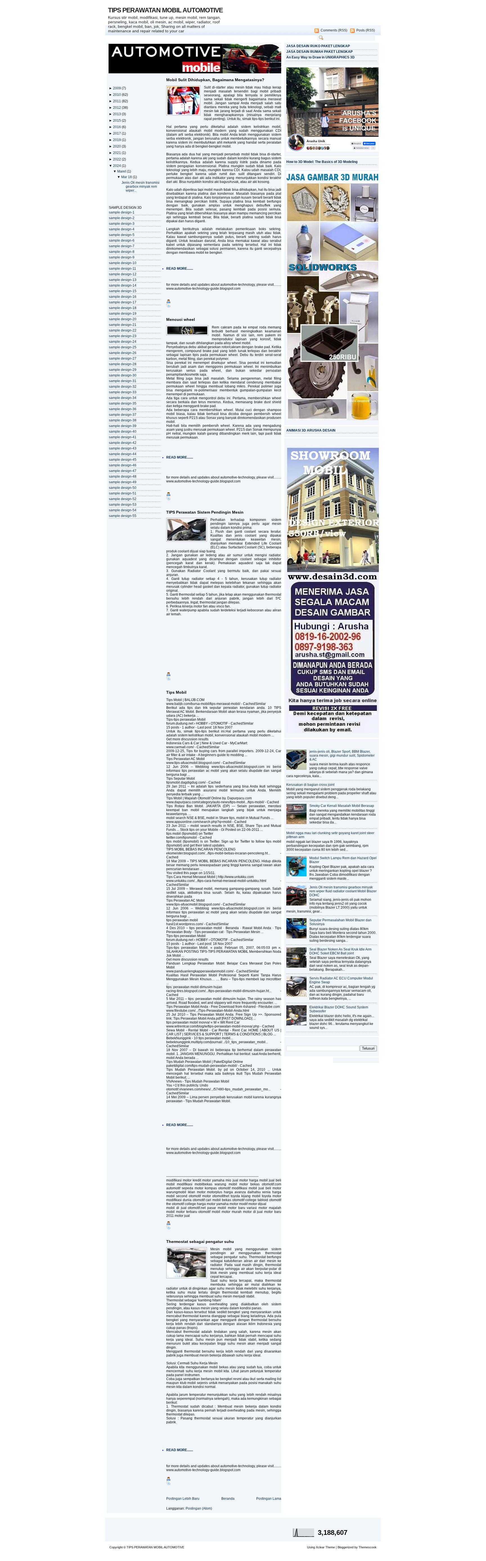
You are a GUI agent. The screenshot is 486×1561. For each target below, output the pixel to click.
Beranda (228, 1499)
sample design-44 (122, 454)
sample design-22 (122, 330)
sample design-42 (122, 443)
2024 (117, 166)
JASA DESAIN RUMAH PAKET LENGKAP (319, 52)
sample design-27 (122, 358)
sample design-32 (122, 387)
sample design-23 (122, 336)
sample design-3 (121, 224)
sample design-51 (122, 493)
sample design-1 (121, 212)
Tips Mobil (176, 692)
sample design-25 (122, 347)
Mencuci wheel (180, 319)
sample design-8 (121, 252)
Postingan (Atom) (199, 1508)
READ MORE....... (179, 269)
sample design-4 (121, 229)
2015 (117, 120)
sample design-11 (122, 269)
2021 (117, 153)
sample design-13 (122, 280)
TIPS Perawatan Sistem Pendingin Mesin (205, 512)
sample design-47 (122, 471)
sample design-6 (121, 240)
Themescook (368, 1547)
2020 (117, 146)
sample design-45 (122, 460)
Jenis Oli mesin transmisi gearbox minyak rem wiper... (140, 186)
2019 (117, 140)
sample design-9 (121, 257)
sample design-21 (122, 325)
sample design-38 (122, 420)
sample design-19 (122, 314)
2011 (117, 101)
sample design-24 (122, 342)
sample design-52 (122, 499)
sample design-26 (122, 353)
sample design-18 (122, 308)
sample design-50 (122, 488)
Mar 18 (127, 177)
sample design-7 (121, 246)
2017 (117, 133)
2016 (117, 127)
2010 (117, 95)
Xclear (320, 1547)
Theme (330, 1547)
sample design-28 (122, 364)
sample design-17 (122, 302)
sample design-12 (122, 274)
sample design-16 (122, 297)
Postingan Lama (268, 1499)
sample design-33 (122, 392)
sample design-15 (122, 291)
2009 (117, 88)
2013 (117, 114)
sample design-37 (122, 415)
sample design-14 (122, 285)
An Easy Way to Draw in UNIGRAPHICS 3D (320, 57)
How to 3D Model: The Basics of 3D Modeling (321, 162)
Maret (122, 171)
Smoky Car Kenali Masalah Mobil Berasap (341, 806)
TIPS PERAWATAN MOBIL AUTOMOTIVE (165, 10)
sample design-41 (122, 437)
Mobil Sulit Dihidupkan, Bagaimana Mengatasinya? (215, 80)
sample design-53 (122, 505)
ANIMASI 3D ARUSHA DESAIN (311, 430)
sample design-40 (122, 432)
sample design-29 (122, 370)
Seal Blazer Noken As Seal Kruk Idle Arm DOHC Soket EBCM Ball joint (340, 951)
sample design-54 (122, 510)
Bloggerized (346, 1547)
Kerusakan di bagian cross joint (310, 785)
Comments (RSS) (334, 30)
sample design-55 (122, 516)
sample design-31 (122, 381)
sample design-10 (122, 263)
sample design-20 (122, 319)
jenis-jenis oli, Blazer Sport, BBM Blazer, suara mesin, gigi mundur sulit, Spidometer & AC (342, 755)
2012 (117, 108)
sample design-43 (122, 448)
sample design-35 (122, 403)
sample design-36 (122, 409)
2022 (117, 159)
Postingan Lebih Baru (182, 1499)
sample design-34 (122, 398)
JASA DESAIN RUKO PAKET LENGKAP (318, 46)
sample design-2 (121, 218)
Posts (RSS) (365, 30)
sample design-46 (122, 465)
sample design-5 (121, 235)
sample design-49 (122, 482)
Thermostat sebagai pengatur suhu (200, 1241)
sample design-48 (122, 476)
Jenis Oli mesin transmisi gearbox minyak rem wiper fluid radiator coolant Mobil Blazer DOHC (343, 891)
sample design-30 (122, 375)
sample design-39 (122, 426)
